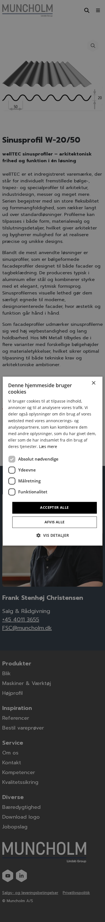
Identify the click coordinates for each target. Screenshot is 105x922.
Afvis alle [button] (55, 521)
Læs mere (48, 446)
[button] (52, 535)
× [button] (93, 383)
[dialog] (52, 461)
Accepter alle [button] (54, 507)
